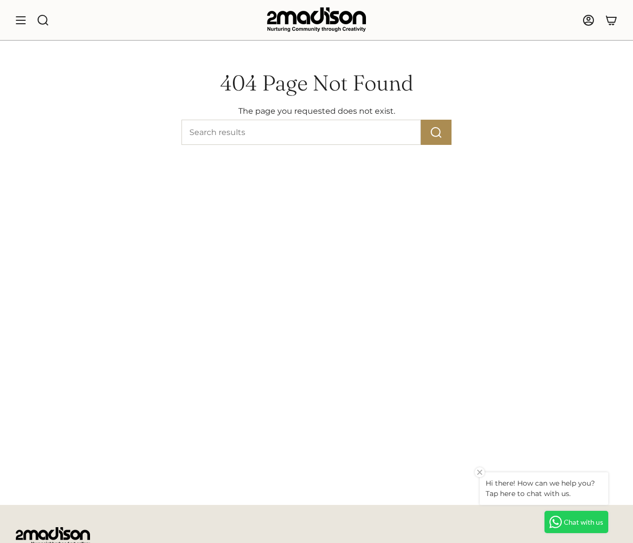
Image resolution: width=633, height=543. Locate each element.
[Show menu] (21, 20)
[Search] (436, 132)
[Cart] (611, 20)
